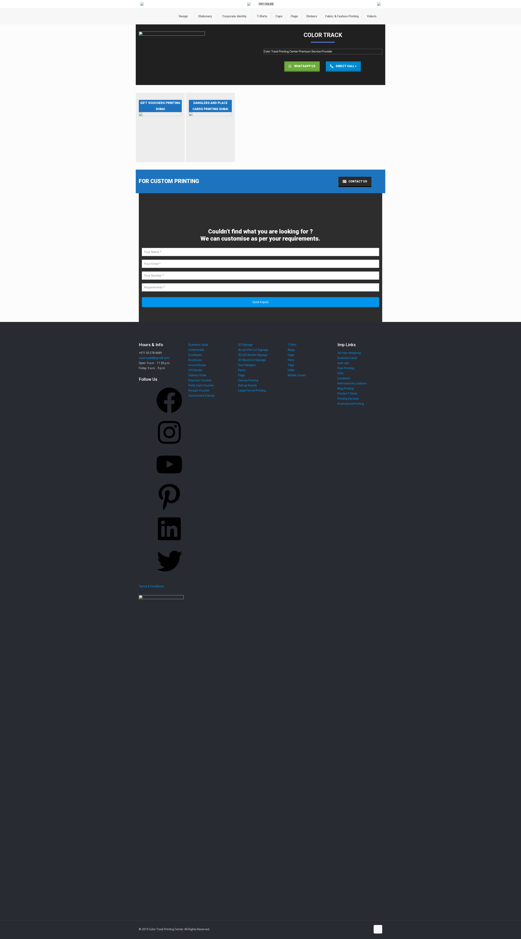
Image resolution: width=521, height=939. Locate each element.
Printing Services (348, 398)
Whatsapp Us (304, 66)
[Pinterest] (169, 511)
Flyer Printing (345, 368)
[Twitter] (169, 575)
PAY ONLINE (266, 4)
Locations (343, 378)
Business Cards (347, 358)
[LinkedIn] (169, 543)
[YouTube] (169, 478)
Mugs (291, 349)
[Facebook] (169, 414)
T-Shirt (292, 344)
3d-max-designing (349, 352)
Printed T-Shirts (347, 393)
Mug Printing (345, 388)
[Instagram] (169, 446)
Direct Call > (346, 66)
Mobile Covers (297, 375)
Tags (291, 365)
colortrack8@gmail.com (154, 358)
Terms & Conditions (151, 586)
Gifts (340, 373)
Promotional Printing (350, 403)
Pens (291, 360)
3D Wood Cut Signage (252, 360)
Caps (291, 355)
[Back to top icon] (378, 929)
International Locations (352, 383)
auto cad (343, 363)
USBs (291, 370)
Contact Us (357, 181)
